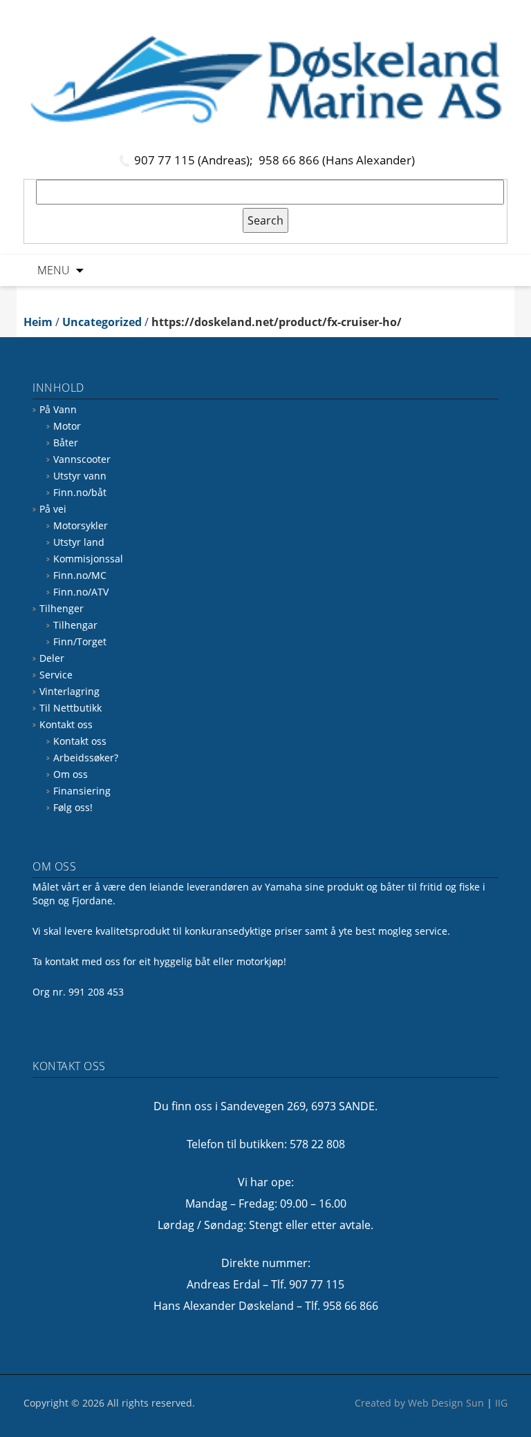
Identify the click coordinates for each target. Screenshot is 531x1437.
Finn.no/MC (79, 575)
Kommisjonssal (88, 558)
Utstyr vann (79, 475)
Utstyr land (78, 542)
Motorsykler (80, 525)
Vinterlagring (69, 691)
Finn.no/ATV (81, 591)
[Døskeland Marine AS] (265, 79)
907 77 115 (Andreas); (195, 160)
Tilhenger (61, 608)
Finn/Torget (79, 641)
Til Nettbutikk (70, 707)
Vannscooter (82, 459)
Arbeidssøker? (85, 757)
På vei (52, 508)
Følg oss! (73, 807)
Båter (65, 442)
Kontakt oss (66, 724)
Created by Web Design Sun (419, 1402)
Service (56, 674)
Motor (67, 425)
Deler (51, 658)
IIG (501, 1402)
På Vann (58, 409)
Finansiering (82, 790)
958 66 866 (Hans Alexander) (337, 160)
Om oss (70, 774)
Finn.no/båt (79, 492)
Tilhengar (75, 624)
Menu (53, 270)
